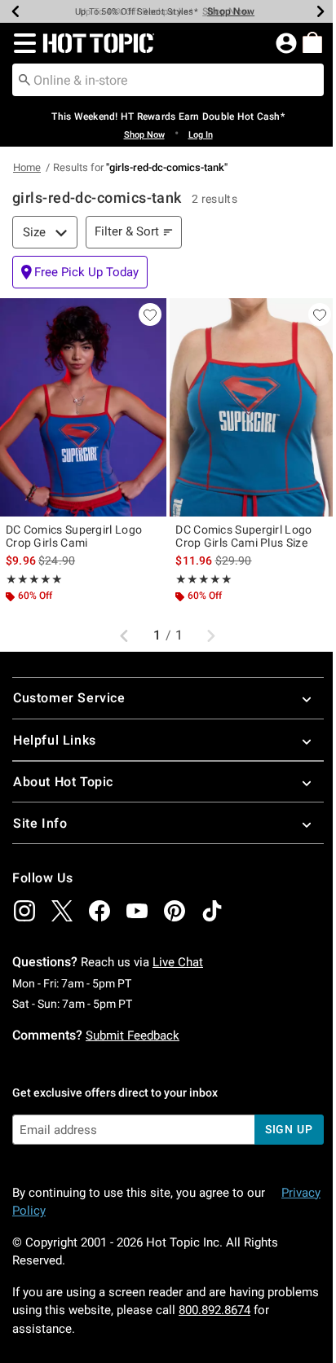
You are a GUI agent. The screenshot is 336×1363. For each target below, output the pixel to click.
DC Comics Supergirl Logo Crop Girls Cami (74, 536)
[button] (22, 43)
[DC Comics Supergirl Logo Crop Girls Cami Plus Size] (253, 407)
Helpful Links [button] (54, 740)
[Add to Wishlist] (150, 314)
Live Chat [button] (178, 962)
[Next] (320, 11)
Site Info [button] (40, 823)
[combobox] (168, 80)
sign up (289, 1129)
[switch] (80, 272)
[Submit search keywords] (24, 79)
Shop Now (230, 11)
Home (27, 167)
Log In (200, 135)
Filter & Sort (127, 231)
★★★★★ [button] (34, 579)
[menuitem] (312, 42)
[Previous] (15, 11)
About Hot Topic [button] (63, 781)
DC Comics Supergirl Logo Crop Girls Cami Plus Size (243, 536)
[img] (24, 911)
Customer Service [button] (69, 698)
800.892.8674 (214, 1310)
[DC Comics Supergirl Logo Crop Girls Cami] (83, 407)
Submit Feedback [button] (132, 1035)
